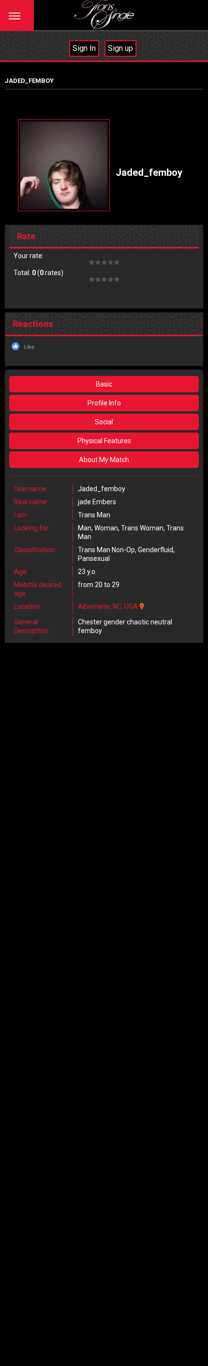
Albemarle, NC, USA (108, 606)
